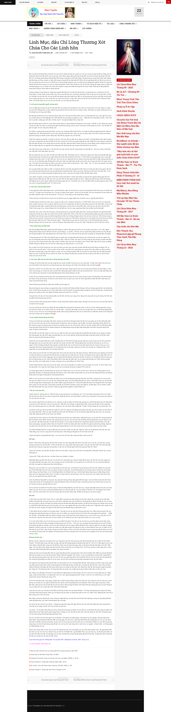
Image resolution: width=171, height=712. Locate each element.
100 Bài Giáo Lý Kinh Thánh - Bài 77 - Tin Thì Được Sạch (129, 165)
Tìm (168, 2)
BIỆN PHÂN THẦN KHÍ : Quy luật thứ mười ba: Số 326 (129, 182)
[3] (30, 662)
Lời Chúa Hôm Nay (24, 2)
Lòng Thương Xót (127, 24)
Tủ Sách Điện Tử (69, 2)
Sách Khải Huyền (126, 111)
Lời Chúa (61, 24)
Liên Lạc (97, 2)
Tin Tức (48, 24)
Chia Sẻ (76, 35)
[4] (58, 396)
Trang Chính (7, 2)
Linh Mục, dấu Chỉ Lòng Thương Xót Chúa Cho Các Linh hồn (67, 44)
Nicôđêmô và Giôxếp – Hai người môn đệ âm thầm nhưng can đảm (128, 143)
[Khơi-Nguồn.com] (51, 12)
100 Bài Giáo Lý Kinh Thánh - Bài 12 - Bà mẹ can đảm (128, 218)
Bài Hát (73, 28)
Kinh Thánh (76, 24)
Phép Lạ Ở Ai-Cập (126, 106)
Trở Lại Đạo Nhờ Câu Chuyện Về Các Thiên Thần (128, 201)
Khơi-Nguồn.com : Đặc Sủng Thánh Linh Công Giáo (47, 705)
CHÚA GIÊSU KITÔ (126, 115)
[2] (30, 658)
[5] (60, 414)
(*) (30, 651)
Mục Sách (33, 28)
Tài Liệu (110, 24)
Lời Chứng (40, 2)
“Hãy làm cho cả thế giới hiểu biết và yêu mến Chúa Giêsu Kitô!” (128, 154)
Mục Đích (84, 2)
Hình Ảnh (54, 2)
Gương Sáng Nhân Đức (54, 28)
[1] (30, 654)
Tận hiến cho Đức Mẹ (128, 226)
